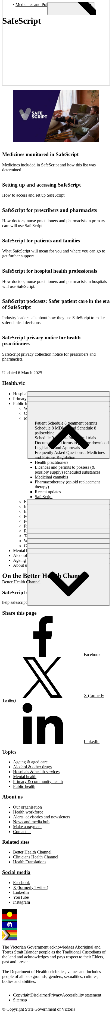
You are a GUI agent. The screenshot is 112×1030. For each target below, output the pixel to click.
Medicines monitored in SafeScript (40, 154)
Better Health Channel (21, 582)
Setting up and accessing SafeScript (41, 185)
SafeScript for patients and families (41, 240)
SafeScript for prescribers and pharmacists (49, 210)
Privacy (55, 995)
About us (12, 797)
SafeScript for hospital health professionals (49, 271)
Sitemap (20, 1000)
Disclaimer (39, 995)
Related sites (15, 842)
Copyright (21, 995)
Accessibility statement (81, 995)
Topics (9, 752)
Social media (16, 872)
